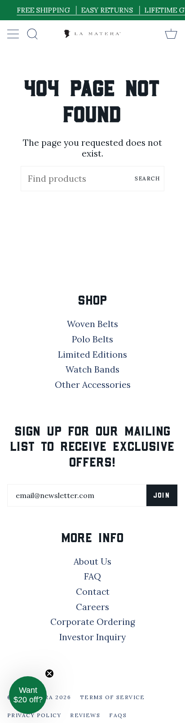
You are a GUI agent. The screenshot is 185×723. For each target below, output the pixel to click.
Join (162, 495)
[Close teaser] (49, 673)
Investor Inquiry (92, 637)
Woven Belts (92, 324)
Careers (92, 607)
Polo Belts (92, 339)
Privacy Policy (34, 715)
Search (147, 178)
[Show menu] (14, 33)
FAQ (92, 576)
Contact (93, 591)
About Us (92, 561)
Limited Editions (92, 354)
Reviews (85, 715)
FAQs (118, 715)
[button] (28, 695)
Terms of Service (112, 697)
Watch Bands (92, 369)
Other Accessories (93, 384)
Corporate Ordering (92, 621)
